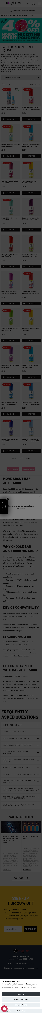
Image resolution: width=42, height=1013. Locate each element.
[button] (4, 1008)
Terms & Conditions (20, 1011)
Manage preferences (21, 1005)
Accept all (21, 994)
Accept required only (21, 999)
